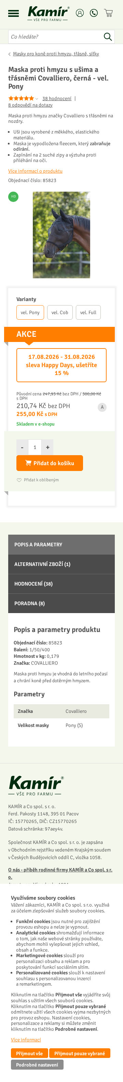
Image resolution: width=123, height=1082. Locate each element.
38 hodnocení (56, 98)
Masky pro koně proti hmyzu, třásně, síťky (56, 54)
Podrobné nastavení (37, 1065)
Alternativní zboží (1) (42, 564)
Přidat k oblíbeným (41, 480)
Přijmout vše (29, 1053)
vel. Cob (60, 312)
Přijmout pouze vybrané (79, 1053)
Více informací (26, 1040)
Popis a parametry (38, 545)
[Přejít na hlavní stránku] (56, 13)
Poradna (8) (29, 603)
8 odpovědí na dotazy (30, 105)
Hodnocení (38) (33, 584)
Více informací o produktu (35, 171)
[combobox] (54, 37)
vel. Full (88, 312)
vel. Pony (30, 312)
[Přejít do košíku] (109, 13)
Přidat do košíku (53, 463)
